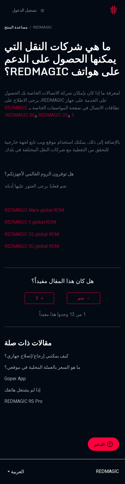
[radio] (83, 298)
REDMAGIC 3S (53, 115)
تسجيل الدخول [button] (24, 10)
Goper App (15, 378)
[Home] (113, 10)
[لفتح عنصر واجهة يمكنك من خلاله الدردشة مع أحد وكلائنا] (103, 444)
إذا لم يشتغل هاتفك (22, 390)
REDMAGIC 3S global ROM (31, 234)
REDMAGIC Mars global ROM (34, 210)
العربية (17, 471)
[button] (42, 10)
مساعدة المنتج (16, 27)
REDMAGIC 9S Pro (23, 401)
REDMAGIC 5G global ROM (31, 246)
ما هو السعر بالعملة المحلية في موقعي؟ (42, 367)
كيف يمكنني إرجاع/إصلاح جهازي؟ (36, 356)
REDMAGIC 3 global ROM (30, 222)
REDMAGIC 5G (20, 115)
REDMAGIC (42, 27)
